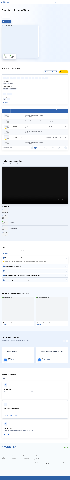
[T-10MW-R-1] (5, 139)
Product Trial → (7, 434)
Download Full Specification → (11, 415)
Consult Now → (5, 253)
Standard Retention (13, 88)
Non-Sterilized (10, 83)
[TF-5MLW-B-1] (5, 128)
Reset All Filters (5, 102)
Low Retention (5, 88)
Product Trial (6, 21)
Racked (9, 99)
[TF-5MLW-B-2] (6, 128)
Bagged (4, 99)
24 (59, 147)
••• (55, 147)
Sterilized (4, 83)
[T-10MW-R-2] (6, 139)
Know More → (65, 294)
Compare (64, 71)
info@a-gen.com (48, 460)
